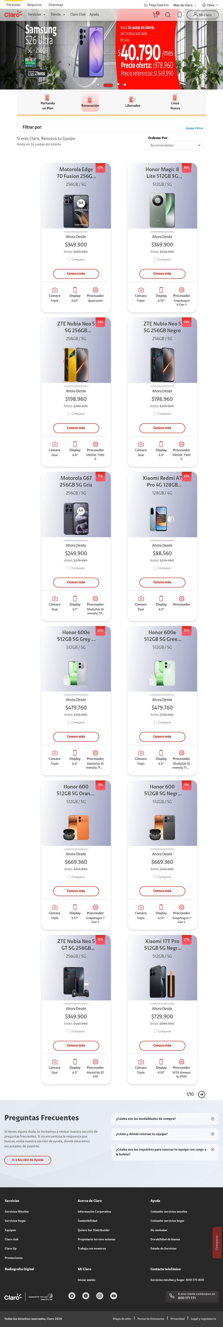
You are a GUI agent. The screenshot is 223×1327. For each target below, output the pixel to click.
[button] (155, 15)
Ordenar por (157, 138)
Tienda (56, 14)
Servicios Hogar (15, 1221)
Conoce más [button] (76, 273)
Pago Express (159, 5)
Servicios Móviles (17, 1211)
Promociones (13, 1258)
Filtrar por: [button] (32, 127)
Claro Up (11, 1248)
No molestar (158, 1230)
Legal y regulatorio (203, 1319)
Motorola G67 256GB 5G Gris (76, 482)
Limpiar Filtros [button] (194, 128)
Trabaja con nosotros (92, 1248)
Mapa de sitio (122, 1319)
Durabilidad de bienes (165, 1239)
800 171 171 (187, 1298)
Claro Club (78, 14)
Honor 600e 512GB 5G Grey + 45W (76, 636)
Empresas (56, 5)
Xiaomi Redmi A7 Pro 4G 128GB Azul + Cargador (162, 482)
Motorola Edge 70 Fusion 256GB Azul (76, 173)
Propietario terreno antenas (96, 1239)
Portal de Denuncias (150, 1319)
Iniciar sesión (86, 1280)
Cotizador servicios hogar (167, 1221)
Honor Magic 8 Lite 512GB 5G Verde (162, 173)
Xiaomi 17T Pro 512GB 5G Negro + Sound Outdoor (162, 945)
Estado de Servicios (163, 1248)
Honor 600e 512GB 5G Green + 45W (162, 636)
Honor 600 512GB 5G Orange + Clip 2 (76, 791)
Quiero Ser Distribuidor (94, 1230)
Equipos (10, 1230)
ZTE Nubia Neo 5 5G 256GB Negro (162, 328)
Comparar (78, 259)
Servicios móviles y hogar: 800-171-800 (177, 1280)
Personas (13, 5)
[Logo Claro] (13, 13)
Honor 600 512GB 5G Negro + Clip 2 (162, 791)
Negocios (34, 5)
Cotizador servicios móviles (168, 1211)
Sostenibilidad (87, 1221)
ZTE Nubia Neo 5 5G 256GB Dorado (76, 328)
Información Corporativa (94, 1211)
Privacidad (178, 1319)
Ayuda (94, 14)
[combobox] (175, 145)
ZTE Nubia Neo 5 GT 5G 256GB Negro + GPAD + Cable (76, 945)
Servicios (34, 14)
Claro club (11, 1239)
